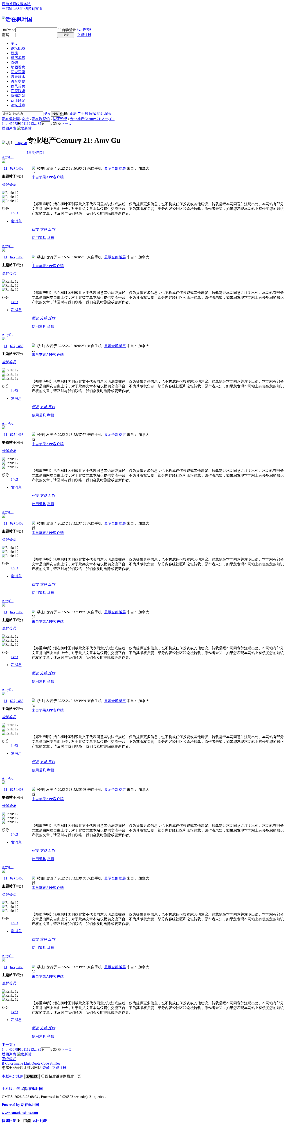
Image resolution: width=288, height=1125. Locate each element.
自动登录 (69, 30)
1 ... (4, 123)
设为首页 (9, 4)
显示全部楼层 (115, 168)
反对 (51, 229)
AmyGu (21, 143)
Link (27, 1063)
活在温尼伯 (41, 119)
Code (45, 1063)
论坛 (18, 48)
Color (9, 1063)
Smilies (55, 1063)
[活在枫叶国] (17, 19)
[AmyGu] (3, 143)
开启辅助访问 (12, 9)
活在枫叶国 (11, 119)
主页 (14, 43)
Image (18, 1063)
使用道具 (39, 238)
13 (32, 123)
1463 (19, 168)
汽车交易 (18, 81)
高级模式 (9, 1059)
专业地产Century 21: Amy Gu (92, 119)
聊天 (108, 114)
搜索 (47, 114)
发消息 (16, 221)
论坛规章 (18, 105)
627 (12, 168)
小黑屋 (18, 1089)
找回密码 (84, 30)
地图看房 (18, 67)
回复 (35, 229)
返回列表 (9, 128)
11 (25, 123)
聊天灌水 (18, 77)
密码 (5, 35)
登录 (46, 1068)
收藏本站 (23, 4)
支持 (44, 229)
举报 (50, 238)
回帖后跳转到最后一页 (63, 1076)
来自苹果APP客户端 (48, 177)
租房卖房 (18, 58)
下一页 (66, 123)
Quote (36, 1063)
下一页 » (8, 1045)
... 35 (37, 123)
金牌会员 (9, 184)
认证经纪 (18, 100)
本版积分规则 (12, 1076)
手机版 (7, 1089)
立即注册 (84, 35)
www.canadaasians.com (20, 1113)
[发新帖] (24, 128)
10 (21, 123)
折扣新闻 (18, 96)
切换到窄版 (33, 9)
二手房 (82, 114)
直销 (14, 62)
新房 (14, 53)
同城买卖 (18, 72)
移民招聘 (18, 86)
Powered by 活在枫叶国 (20, 1105)
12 (28, 123)
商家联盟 (18, 91)
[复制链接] (35, 153)
